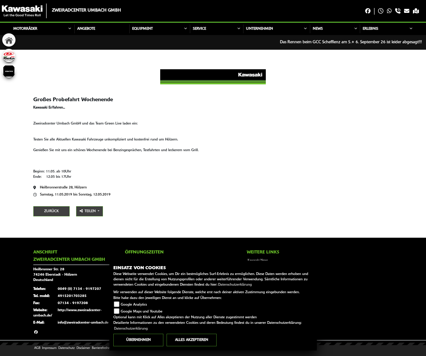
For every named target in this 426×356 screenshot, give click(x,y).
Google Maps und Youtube (141, 311)
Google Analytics (134, 305)
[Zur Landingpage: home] (9, 40)
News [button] (318, 29)
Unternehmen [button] (259, 29)
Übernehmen (138, 340)
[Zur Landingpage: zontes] (9, 71)
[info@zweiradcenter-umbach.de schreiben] (406, 11)
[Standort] (416, 11)
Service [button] (199, 29)
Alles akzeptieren (191, 340)
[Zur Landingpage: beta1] (9, 55)
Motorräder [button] (25, 29)
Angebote (86, 29)
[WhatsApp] (389, 11)
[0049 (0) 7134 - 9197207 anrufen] (397, 11)
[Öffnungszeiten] (380, 11)
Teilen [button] (91, 211)
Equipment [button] (142, 29)
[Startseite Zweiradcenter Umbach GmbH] (22, 11)
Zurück (51, 211)
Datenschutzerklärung (235, 285)
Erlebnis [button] (370, 29)
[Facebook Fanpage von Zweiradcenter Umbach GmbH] (367, 11)
